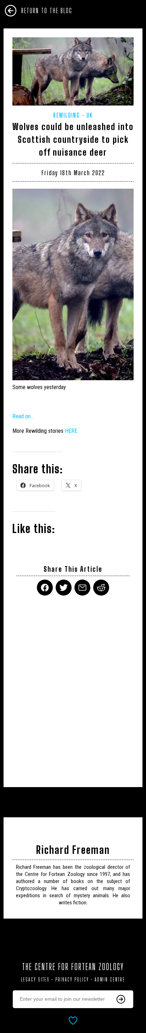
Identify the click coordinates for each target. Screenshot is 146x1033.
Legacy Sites (35, 979)
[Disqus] (73, 687)
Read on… (23, 416)
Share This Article (73, 569)
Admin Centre (110, 979)
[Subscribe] (121, 999)
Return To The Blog (46, 11)
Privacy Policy (72, 979)
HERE (72, 430)
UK (89, 115)
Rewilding (66, 115)
